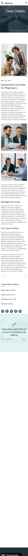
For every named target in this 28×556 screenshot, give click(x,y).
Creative (10, 304)
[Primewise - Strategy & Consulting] (6, 2)
